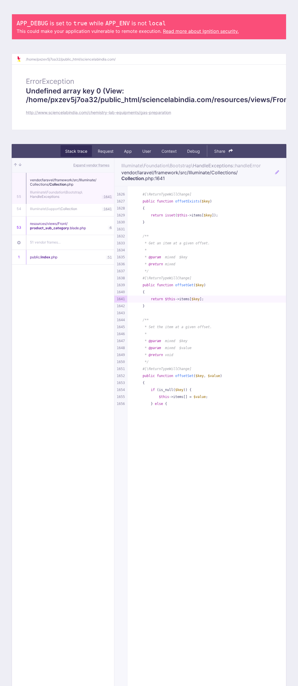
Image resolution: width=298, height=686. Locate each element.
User (146, 151)
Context (169, 151)
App (128, 151)
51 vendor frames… (45, 242)
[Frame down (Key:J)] (20, 165)
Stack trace (76, 151)
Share (220, 151)
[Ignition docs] (21, 59)
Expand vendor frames (91, 165)
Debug (193, 151)
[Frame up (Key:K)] (15, 165)
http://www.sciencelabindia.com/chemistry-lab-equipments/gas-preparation (98, 112)
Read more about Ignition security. (201, 31)
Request (105, 151)
